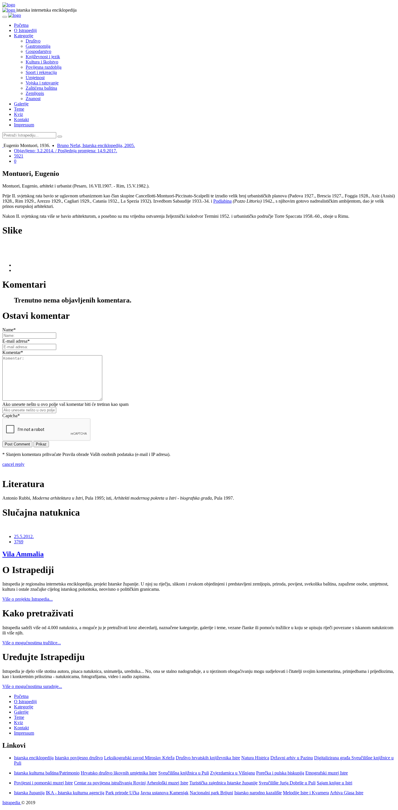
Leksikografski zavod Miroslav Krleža (139, 757)
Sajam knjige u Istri (334, 782)
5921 (18, 155)
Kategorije (23, 35)
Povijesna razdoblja (43, 67)
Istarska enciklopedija (34, 757)
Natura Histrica (255, 757)
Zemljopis (35, 93)
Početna (21, 25)
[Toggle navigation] (4, 17)
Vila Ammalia (23, 554)
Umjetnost (35, 77)
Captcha (11, 415)
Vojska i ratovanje (42, 82)
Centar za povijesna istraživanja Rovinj (110, 782)
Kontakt (21, 119)
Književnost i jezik (43, 56)
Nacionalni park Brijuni (211, 792)
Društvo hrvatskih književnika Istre (208, 757)
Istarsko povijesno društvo (79, 757)
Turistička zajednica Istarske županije (223, 782)
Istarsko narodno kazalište (258, 792)
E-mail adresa (16, 341)
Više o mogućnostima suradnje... (32, 686)
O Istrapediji (25, 30)
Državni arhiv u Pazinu (291, 757)
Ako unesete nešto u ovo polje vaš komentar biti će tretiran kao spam (65, 404)
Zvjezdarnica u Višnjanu (232, 772)
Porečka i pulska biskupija (280, 772)
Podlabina (222, 201)
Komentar (12, 352)
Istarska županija (29, 792)
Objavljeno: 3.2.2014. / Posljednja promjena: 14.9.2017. (65, 150)
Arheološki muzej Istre (167, 782)
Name (9, 329)
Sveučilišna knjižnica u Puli (183, 772)
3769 (18, 541)
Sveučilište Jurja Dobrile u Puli (287, 782)
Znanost (33, 98)
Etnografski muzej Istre (326, 772)
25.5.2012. (24, 536)
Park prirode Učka (122, 792)
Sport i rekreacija (41, 72)
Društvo (33, 40)
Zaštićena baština (41, 88)
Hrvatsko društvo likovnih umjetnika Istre (119, 772)
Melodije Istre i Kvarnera (306, 792)
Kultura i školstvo (42, 61)
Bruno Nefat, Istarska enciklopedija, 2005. (96, 145)
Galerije (21, 103)
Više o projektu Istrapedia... (27, 599)
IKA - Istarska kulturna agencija (75, 792)
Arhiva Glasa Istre (346, 792)
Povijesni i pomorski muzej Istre (43, 782)
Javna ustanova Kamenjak (164, 792)
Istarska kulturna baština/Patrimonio (47, 772)
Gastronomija (38, 46)
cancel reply (13, 464)
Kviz (18, 114)
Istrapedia (11, 802)
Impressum (24, 124)
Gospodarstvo (38, 51)
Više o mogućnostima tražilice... (31, 642)
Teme (19, 109)
